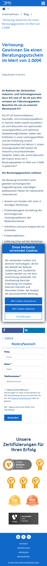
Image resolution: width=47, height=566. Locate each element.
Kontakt (23, 543)
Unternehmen (10, 14)
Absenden (13, 417)
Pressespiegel (23, 556)
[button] (43, 3)
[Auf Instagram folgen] (29, 537)
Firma (7, 351)
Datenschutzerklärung (21, 398)
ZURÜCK (9, 338)
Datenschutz (23, 548)
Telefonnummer (12, 376)
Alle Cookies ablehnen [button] (23, 308)
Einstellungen (23, 316)
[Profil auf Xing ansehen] (23, 537)
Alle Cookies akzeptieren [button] (23, 300)
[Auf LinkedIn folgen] (18, 537)
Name (7, 363)
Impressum (23, 552)
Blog (26, 14)
